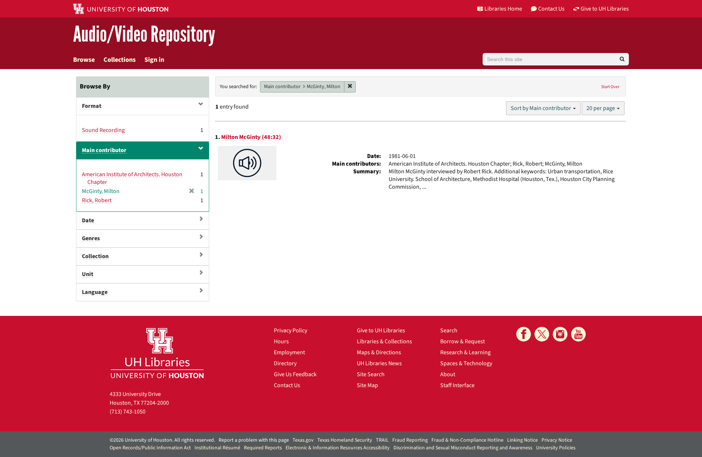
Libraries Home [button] (503, 9)
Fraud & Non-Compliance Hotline (467, 440)
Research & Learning (465, 352)
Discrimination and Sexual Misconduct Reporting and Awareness (462, 448)
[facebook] (523, 334)
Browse (84, 59)
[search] (622, 59)
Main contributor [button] (104, 150)
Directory (285, 363)
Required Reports (263, 448)
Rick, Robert (97, 200)
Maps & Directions (379, 352)
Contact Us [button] (551, 9)
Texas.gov (303, 440)
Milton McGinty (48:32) (251, 137)
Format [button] (91, 106)
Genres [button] (91, 238)
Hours (281, 341)
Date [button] (88, 220)
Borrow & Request (462, 341)
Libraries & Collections (384, 341)
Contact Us (287, 385)
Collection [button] (95, 256)
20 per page (601, 108)
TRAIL (382, 440)
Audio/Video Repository (144, 34)
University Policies (555, 448)
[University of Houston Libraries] (157, 353)
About (447, 374)
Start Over (610, 87)
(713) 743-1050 (128, 412)
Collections (119, 59)
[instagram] (560, 334)
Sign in (154, 59)
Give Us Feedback (295, 374)
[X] (542, 334)
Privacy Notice (556, 440)
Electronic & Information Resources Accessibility (338, 448)
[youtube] (578, 334)
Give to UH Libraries (381, 330)
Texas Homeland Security (344, 440)
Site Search (371, 374)
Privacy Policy (290, 330)
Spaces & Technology (466, 363)
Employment (289, 352)
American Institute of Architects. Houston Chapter (132, 178)
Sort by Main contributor (541, 108)
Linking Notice (522, 440)
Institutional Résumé (217, 448)
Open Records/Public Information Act (150, 448)
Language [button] (94, 292)
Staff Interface (457, 385)
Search (448, 330)
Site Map (367, 385)
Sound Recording (103, 130)
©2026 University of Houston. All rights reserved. (162, 440)
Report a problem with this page (254, 440)
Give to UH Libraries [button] (605, 9)
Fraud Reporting (410, 440)
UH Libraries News (379, 363)
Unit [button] (87, 274)
